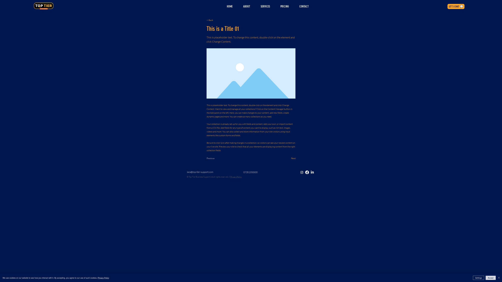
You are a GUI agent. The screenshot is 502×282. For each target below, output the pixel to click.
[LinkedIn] (312, 172)
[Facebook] (307, 172)
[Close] (498, 278)
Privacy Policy (236, 177)
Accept (491, 278)
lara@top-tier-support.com (200, 172)
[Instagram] (302, 172)
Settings (478, 278)
